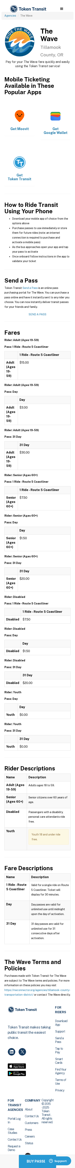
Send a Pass (30, 287)
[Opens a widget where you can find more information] (58, 1161)
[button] (61, 9)
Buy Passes (37, 1161)
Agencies (10, 15)
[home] (28, 9)
